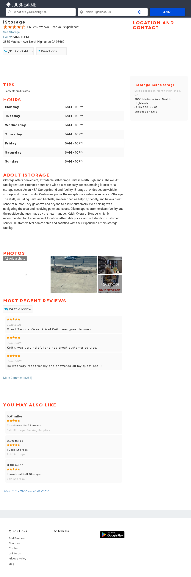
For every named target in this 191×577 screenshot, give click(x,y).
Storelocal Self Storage (24, 474)
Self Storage (11, 32)
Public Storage (17, 449)
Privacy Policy (17, 558)
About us (14, 543)
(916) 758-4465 (20, 51)
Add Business (17, 538)
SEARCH (167, 11)
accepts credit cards (18, 91)
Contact (14, 548)
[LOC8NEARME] (21, 4)
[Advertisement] (63, 68)
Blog (11, 564)
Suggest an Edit (145, 111)
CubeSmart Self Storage (24, 425)
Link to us (15, 553)
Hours (7, 37)
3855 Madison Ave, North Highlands (152, 101)
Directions (48, 51)
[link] (26, 274)
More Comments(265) (17, 378)
